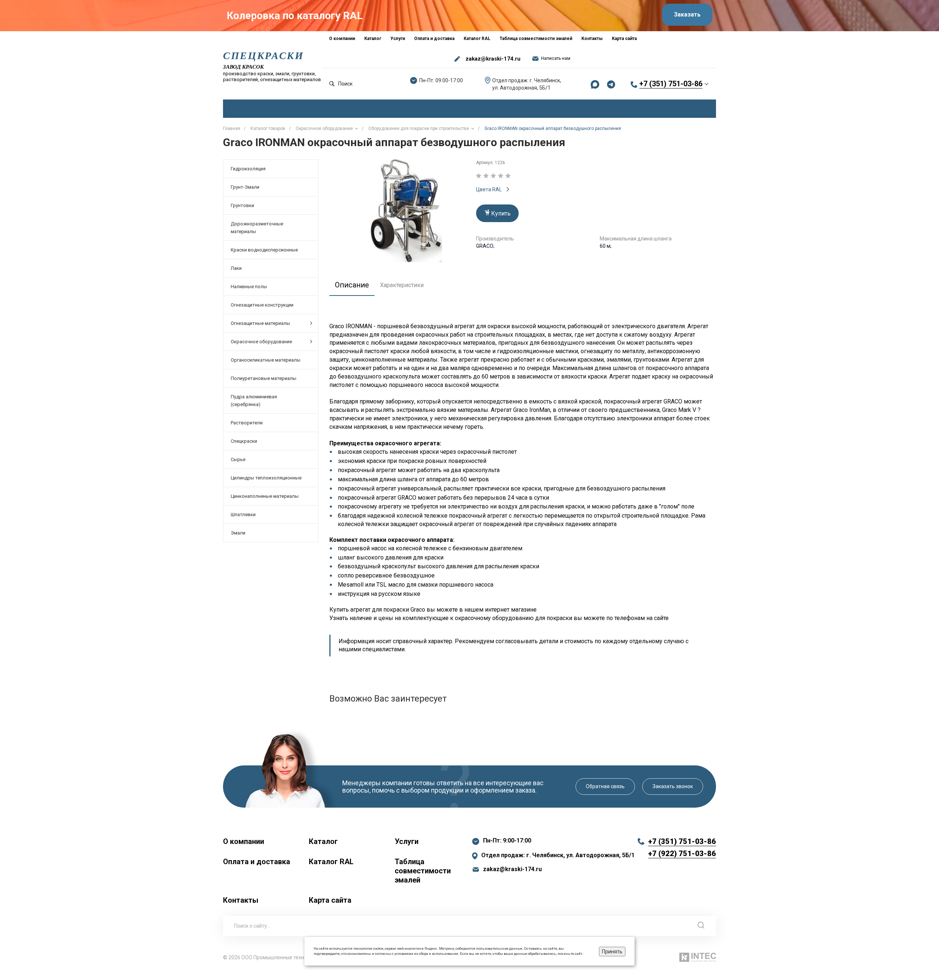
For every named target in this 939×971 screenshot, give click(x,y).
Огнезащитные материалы (260, 323)
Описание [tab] (352, 284)
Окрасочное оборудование (261, 341)
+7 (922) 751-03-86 (682, 853)
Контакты (240, 900)
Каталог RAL (331, 861)
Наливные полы (249, 286)
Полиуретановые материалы (263, 378)
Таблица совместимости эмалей (423, 870)
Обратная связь (605, 786)
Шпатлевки (243, 514)
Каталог (323, 841)
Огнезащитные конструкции (262, 305)
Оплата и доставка (256, 861)
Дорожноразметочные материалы (257, 227)
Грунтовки (242, 205)
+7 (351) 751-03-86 (670, 83)
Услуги (407, 841)
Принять (612, 951)
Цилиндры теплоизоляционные (266, 478)
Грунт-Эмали (245, 187)
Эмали (238, 533)
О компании (243, 841)
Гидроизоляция (248, 168)
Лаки (236, 268)
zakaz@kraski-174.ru (492, 58)
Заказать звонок (673, 786)
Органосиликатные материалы (265, 360)
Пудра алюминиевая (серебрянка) (254, 400)
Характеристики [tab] (402, 285)
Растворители (247, 422)
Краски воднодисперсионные (264, 250)
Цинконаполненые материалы (265, 496)
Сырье (238, 459)
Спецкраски (244, 441)
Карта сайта (330, 900)
